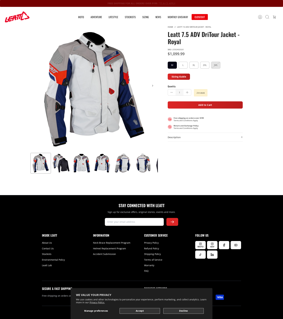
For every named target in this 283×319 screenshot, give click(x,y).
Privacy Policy (151, 242)
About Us (47, 242)
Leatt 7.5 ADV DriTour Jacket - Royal (194, 27)
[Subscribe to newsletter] (172, 222)
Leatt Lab (47, 265)
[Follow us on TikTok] (200, 254)
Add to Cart (205, 104)
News (158, 17)
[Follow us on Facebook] (224, 245)
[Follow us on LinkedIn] (212, 254)
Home (170, 27)
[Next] (187, 3)
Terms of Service (153, 259)
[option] (94, 89)
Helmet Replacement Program (109, 248)
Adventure (96, 17)
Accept (140, 310)
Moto (81, 17)
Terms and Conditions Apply (186, 120)
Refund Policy (151, 248)
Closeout (200, 17)
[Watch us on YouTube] (236, 245)
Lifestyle (113, 17)
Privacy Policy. (97, 302)
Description (174, 137)
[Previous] (95, 3)
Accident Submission (104, 254)
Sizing (145, 17)
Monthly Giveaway (178, 17)
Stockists (130, 17)
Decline (183, 310)
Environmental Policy (53, 259)
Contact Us (48, 248)
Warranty (149, 265)
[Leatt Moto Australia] (17, 17)
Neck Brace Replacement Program (111, 242)
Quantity (172, 86)
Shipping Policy (152, 254)
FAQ (146, 270)
